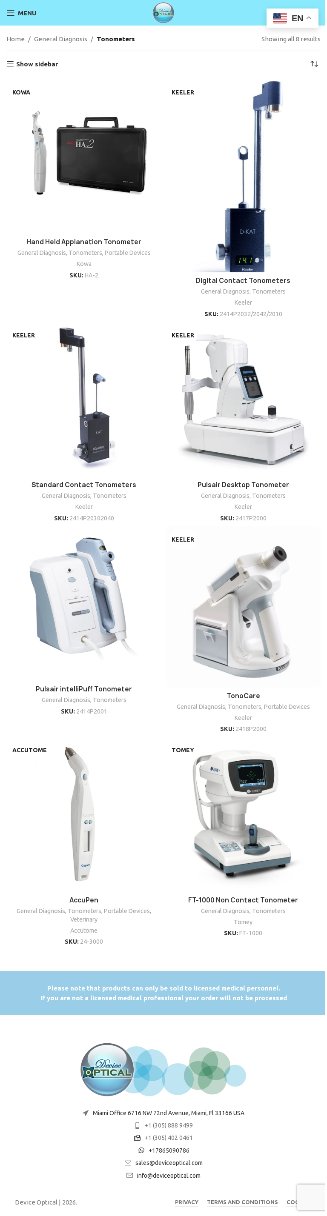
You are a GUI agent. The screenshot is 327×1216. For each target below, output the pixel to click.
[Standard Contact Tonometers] (83, 399)
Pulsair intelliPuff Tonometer (84, 689)
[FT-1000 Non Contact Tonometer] (243, 814)
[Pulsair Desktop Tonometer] (243, 399)
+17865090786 (169, 1150)
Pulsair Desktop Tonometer (243, 484)
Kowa (84, 263)
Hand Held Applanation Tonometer (83, 241)
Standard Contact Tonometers (84, 484)
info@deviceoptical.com (169, 1175)
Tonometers (85, 252)
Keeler (243, 302)
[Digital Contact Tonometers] (243, 175)
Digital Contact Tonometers (243, 280)
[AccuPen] (83, 814)
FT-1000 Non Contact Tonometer (243, 900)
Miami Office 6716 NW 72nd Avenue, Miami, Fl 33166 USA (168, 1113)
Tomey (243, 922)
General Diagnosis (60, 39)
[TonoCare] (243, 606)
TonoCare (243, 695)
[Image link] (163, 1069)
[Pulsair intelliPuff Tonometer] (83, 603)
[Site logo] (163, 12)
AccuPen (83, 900)
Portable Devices (128, 252)
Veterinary (84, 919)
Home (15, 39)
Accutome (84, 930)
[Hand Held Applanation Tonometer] (83, 156)
